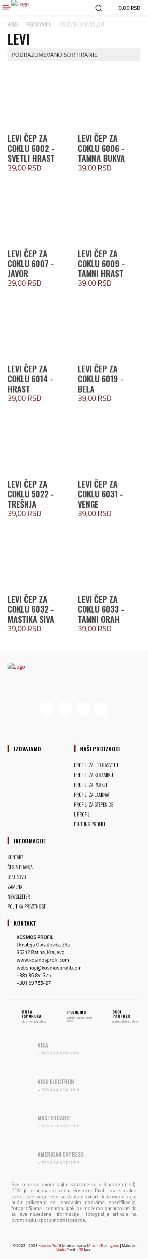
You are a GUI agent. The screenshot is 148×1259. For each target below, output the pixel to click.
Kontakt (25, 923)
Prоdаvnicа (39, 24)
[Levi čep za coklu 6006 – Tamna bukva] (109, 98)
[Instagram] (65, 709)
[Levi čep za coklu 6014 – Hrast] (39, 328)
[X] (83, 709)
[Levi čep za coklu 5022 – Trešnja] (39, 444)
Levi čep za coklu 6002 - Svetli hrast (31, 148)
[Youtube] (101, 709)
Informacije (30, 840)
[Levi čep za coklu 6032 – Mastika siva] (39, 559)
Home (13, 24)
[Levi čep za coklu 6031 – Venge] (109, 444)
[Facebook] (47, 709)
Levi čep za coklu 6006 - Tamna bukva (101, 148)
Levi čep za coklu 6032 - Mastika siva (31, 609)
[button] (99, 8)
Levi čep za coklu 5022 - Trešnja (31, 494)
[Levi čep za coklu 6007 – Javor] (39, 213)
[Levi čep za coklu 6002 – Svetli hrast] (39, 98)
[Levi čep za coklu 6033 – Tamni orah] (109, 559)
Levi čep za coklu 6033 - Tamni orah (101, 609)
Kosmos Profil (49, 1245)
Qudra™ (63, 1249)
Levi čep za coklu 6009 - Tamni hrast (101, 263)
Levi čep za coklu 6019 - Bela (100, 379)
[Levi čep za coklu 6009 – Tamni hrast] (109, 213)
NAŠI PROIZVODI (100, 748)
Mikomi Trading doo (103, 1245)
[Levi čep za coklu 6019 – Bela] (109, 328)
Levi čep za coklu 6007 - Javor (31, 263)
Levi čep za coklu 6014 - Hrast (30, 379)
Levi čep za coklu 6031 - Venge (100, 494)
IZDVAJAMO (27, 748)
